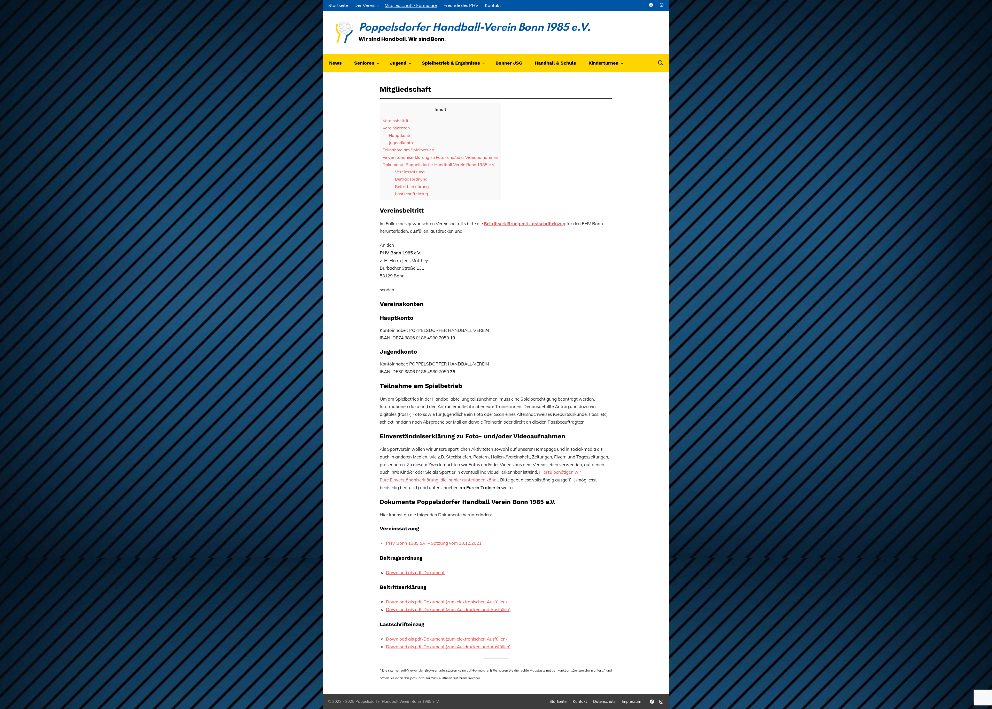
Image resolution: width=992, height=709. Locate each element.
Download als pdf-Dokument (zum (421, 639)
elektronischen (472, 639)
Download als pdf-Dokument (415, 572)
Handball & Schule (555, 63)
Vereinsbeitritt (396, 120)
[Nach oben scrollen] (981, 698)
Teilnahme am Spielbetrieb (408, 149)
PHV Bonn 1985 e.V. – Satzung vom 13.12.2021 (434, 543)
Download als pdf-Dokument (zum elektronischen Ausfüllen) (446, 601)
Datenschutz (604, 701)
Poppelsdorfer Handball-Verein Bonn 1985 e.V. (475, 27)
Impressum (631, 701)
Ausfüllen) (497, 639)
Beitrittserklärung (412, 186)
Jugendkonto (401, 142)
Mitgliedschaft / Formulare (411, 5)
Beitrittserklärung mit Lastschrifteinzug (524, 223)
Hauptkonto (400, 135)
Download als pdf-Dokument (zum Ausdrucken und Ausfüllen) (448, 609)
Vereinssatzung (410, 171)
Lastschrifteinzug (411, 193)
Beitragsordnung (411, 179)
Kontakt (493, 5)
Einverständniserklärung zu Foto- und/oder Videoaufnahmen (440, 157)
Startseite (338, 5)
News (335, 63)
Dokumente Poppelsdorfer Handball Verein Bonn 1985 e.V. (439, 164)
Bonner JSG (508, 63)
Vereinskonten (396, 127)
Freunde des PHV (461, 5)
